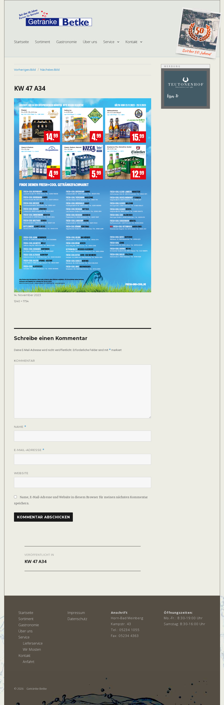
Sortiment (42, 41)
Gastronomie (66, 41)
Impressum (76, 612)
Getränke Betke (36, 689)
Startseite (21, 41)
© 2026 (18, 689)
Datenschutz (77, 618)
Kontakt (131, 41)
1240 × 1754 (21, 301)
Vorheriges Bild (25, 69)
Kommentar (24, 360)
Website (21, 473)
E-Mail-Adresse (29, 450)
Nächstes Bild (50, 69)
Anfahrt (28, 661)
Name (20, 427)
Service (108, 41)
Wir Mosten (32, 649)
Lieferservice (33, 643)
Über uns (90, 41)
